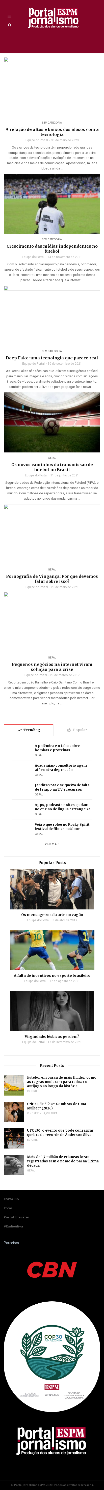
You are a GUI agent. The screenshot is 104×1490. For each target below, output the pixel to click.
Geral (52, 457)
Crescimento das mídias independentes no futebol (52, 249)
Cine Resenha (36, 1113)
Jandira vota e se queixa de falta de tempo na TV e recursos (62, 787)
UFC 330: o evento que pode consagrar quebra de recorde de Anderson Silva (60, 1132)
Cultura (51, 1113)
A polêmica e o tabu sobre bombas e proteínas (57, 748)
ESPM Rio (11, 1199)
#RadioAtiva (13, 1226)
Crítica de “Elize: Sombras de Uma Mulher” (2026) (56, 1106)
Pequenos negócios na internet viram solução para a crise (52, 667)
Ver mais (52, 844)
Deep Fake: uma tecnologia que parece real (52, 357)
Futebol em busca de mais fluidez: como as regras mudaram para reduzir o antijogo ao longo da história (61, 1081)
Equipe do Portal (36, 140)
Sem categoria (52, 122)
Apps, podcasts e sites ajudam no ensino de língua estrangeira (62, 807)
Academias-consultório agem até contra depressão (61, 767)
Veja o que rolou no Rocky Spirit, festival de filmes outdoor (63, 826)
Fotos (8, 1208)
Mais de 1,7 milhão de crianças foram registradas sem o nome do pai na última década (63, 1161)
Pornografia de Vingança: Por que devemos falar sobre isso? (52, 579)
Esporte (32, 1091)
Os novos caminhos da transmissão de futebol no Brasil (52, 467)
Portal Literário (16, 1217)
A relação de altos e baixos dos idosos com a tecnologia (52, 132)
